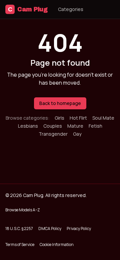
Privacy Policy (79, 228)
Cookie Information (57, 244)
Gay (77, 134)
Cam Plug (27, 9)
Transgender (53, 134)
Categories (70, 9)
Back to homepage (60, 103)
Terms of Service (19, 244)
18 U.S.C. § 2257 (19, 228)
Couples (52, 126)
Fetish (95, 126)
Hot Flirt (78, 118)
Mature (75, 126)
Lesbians (28, 126)
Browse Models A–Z (22, 210)
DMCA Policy (49, 228)
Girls (59, 118)
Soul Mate (103, 118)
